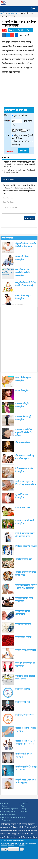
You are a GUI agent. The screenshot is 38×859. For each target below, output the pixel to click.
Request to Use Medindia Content (13, 817)
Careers (4, 806)
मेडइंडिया (3, 13)
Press (22, 806)
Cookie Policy (4, 844)
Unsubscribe (6, 820)
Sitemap (23, 809)
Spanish (20, 30)
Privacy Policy (11, 844)
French (29, 30)
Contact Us (24, 803)
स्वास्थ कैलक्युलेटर (13, 13)
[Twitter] (8, 35)
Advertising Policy (8, 811)
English (11, 30)
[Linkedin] (16, 35)
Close (21, 849)
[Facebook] (4, 35)
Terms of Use (21, 844)
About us (5, 803)
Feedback (24, 811)
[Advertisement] (18, 89)
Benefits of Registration (10, 809)
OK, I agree (4, 849)
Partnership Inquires (9, 814)
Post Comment (29, 218)
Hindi (5, 30)
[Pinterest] (12, 35)
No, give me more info (14, 849)
